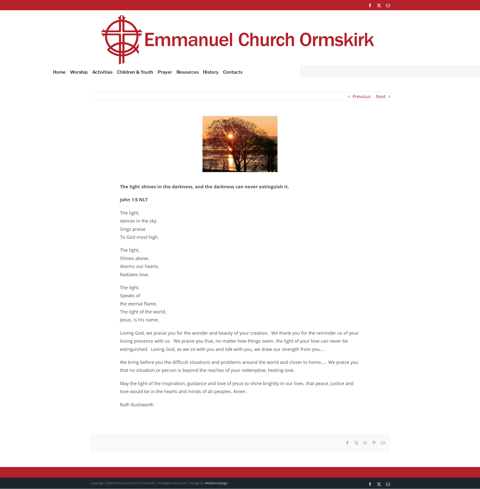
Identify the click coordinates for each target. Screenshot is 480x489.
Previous (361, 96)
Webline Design (216, 483)
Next (381, 96)
